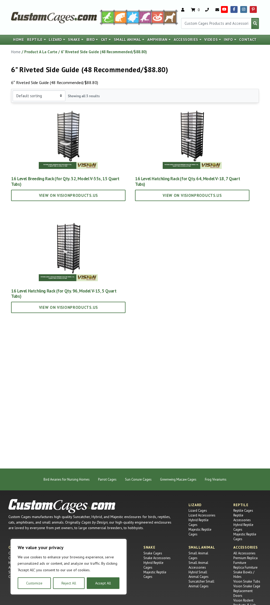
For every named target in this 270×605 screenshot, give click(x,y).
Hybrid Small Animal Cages (199, 574)
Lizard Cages (198, 510)
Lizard (55, 39)
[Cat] (120, 16)
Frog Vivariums (215, 479)
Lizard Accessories (202, 515)
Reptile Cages (243, 510)
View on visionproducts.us (68, 195)
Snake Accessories (157, 558)
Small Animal (127, 39)
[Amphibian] (133, 16)
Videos (211, 39)
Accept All (103, 583)
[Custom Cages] (61, 506)
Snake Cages (152, 553)
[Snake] (158, 16)
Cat (104, 39)
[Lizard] (106, 16)
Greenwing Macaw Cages (178, 479)
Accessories (186, 39)
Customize (34, 583)
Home (18, 39)
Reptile (35, 39)
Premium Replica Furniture (245, 560)
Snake (74, 39)
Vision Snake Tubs (246, 581)
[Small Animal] (171, 16)
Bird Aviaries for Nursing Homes (67, 479)
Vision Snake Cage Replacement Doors (246, 591)
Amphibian (157, 39)
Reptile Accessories (242, 517)
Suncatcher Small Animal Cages (201, 583)
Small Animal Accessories (198, 565)
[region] (69, 567)
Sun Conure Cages (138, 479)
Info (228, 39)
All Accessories (244, 553)
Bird (90, 39)
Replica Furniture (245, 567)
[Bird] (145, 16)
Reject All (68, 583)
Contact (248, 39)
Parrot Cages (107, 479)
